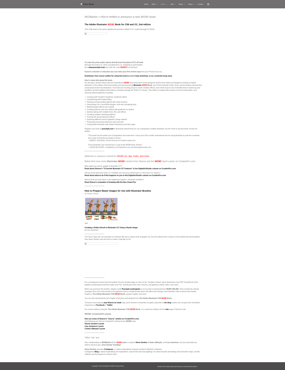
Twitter (110, 305)
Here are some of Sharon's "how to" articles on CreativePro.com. (112, 319)
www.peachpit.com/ (97, 67)
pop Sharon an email (112, 303)
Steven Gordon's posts (94, 324)
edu (167, 309)
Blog (97, 352)
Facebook (100, 305)
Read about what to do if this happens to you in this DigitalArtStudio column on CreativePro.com (125, 175)
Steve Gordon (141, 342)
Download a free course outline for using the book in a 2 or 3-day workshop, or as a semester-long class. (128, 76)
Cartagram (108, 349)
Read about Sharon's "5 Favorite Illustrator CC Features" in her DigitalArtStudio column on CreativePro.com (130, 168)
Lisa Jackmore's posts (94, 326)
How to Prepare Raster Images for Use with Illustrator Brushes (118, 191)
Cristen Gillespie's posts (95, 329)
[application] (156, 4)
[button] (154, 4)
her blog (167, 303)
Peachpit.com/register (131, 289)
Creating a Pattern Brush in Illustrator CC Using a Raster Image (111, 227)
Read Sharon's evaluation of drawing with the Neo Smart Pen (110, 182)
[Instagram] (208, 4)
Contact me (160, 366)
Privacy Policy (119, 366)
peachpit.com (107, 129)
